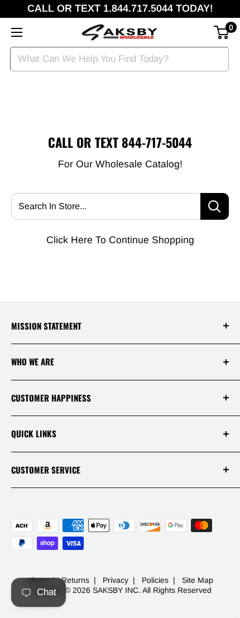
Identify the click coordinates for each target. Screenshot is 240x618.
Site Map (197, 580)
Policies (155, 580)
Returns (75, 580)
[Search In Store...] (214, 206)
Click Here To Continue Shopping (120, 239)
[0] (222, 32)
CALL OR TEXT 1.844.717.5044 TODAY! (120, 8)
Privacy (115, 580)
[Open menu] (16, 32)
